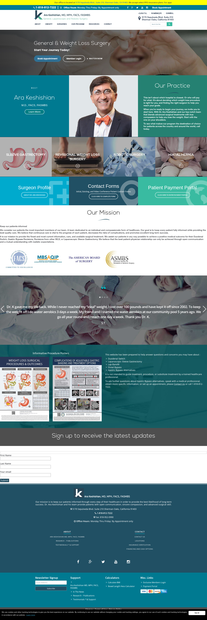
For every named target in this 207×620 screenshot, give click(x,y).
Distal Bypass (115, 367)
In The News (78, 591)
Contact (108, 24)
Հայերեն (142, 13)
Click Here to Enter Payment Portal (172, 195)
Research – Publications (67, 541)
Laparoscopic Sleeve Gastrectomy (125, 361)
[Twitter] (102, 562)
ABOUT (67, 531)
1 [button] (100, 297)
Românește (156, 13)
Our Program (77, 24)
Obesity (48, 24)
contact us (144, 2)
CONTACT (140, 531)
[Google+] (90, 562)
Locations (140, 541)
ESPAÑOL (170, 13)
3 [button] (105, 297)
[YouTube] (115, 562)
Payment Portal (150, 586)
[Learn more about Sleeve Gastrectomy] (26, 157)
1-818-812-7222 (46, 7)
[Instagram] (128, 562)
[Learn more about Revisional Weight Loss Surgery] (78, 157)
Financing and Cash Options (139, 549)
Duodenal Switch (116, 358)
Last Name (5, 463)
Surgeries (62, 24)
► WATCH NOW (95, 58)
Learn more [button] (30, 615)
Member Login (73, 58)
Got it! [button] (197, 613)
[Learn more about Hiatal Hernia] (181, 157)
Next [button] (204, 309)
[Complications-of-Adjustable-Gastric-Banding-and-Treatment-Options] (77, 389)
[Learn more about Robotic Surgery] (129, 157)
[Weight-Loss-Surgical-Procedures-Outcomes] (24, 389)
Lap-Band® (113, 364)
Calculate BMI (114, 582)
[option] (103, 302)
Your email (5, 471)
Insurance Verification (140, 545)
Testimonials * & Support (67, 545)
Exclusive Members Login (154, 582)
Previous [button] (2, 309)
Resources (94, 24)
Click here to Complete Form (103, 196)
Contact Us (179, 384)
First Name (5, 455)
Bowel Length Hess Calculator (121, 586)
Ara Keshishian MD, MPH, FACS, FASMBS (67, 537)
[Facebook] (78, 562)
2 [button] (102, 297)
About (37, 24)
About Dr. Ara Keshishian (34, 195)
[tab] (100, 297)
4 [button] (107, 297)
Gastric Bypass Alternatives (121, 370)
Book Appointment (161, 7)
